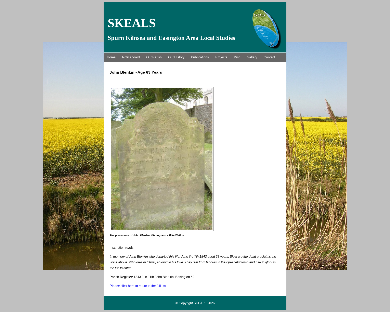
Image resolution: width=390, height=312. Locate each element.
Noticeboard (131, 57)
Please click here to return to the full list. (138, 286)
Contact (269, 57)
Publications (200, 57)
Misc (237, 57)
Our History (176, 57)
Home (111, 57)
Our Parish (154, 57)
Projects (221, 57)
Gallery (252, 57)
